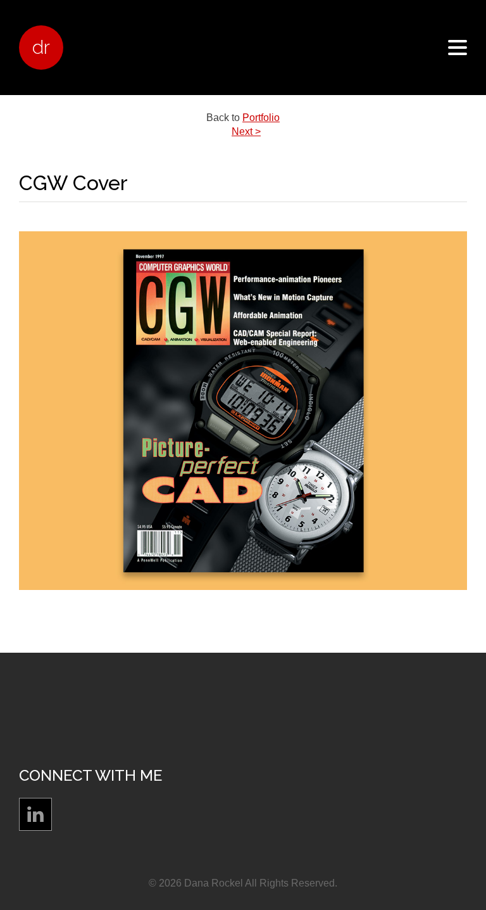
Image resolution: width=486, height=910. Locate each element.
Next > (246, 131)
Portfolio (261, 117)
